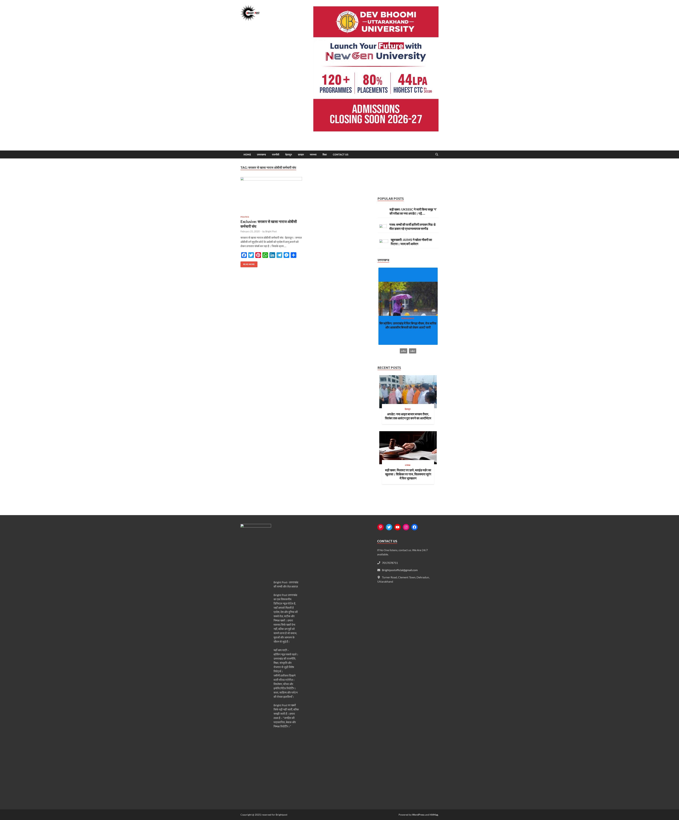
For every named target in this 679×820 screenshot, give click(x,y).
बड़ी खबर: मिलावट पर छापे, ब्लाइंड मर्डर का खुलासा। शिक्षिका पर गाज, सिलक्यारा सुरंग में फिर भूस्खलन (408, 474)
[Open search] (436, 155)
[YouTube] (397, 527)
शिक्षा (325, 154)
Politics (244, 217)
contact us (340, 154)
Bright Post (271, 231)
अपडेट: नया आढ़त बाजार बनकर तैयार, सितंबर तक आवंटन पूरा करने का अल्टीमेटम (408, 416)
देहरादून (288, 154)
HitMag (434, 814)
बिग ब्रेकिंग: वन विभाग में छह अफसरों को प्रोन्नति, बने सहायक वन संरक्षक (408, 325)
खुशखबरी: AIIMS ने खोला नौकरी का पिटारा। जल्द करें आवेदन (411, 242)
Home (247, 154)
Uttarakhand (407, 318)
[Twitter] (389, 527)
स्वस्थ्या (313, 154)
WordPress (418, 814)
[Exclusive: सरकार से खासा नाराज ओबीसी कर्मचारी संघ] (271, 195)
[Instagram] (406, 527)
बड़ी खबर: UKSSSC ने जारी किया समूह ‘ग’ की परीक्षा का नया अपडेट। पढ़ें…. (413, 211)
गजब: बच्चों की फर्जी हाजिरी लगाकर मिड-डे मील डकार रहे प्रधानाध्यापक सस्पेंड (412, 227)
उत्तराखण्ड (261, 154)
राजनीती (275, 154)
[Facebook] (414, 527)
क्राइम (301, 154)
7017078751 (390, 562)
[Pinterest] (380, 527)
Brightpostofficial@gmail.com (400, 570)
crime (407, 465)
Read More (247, 263)
